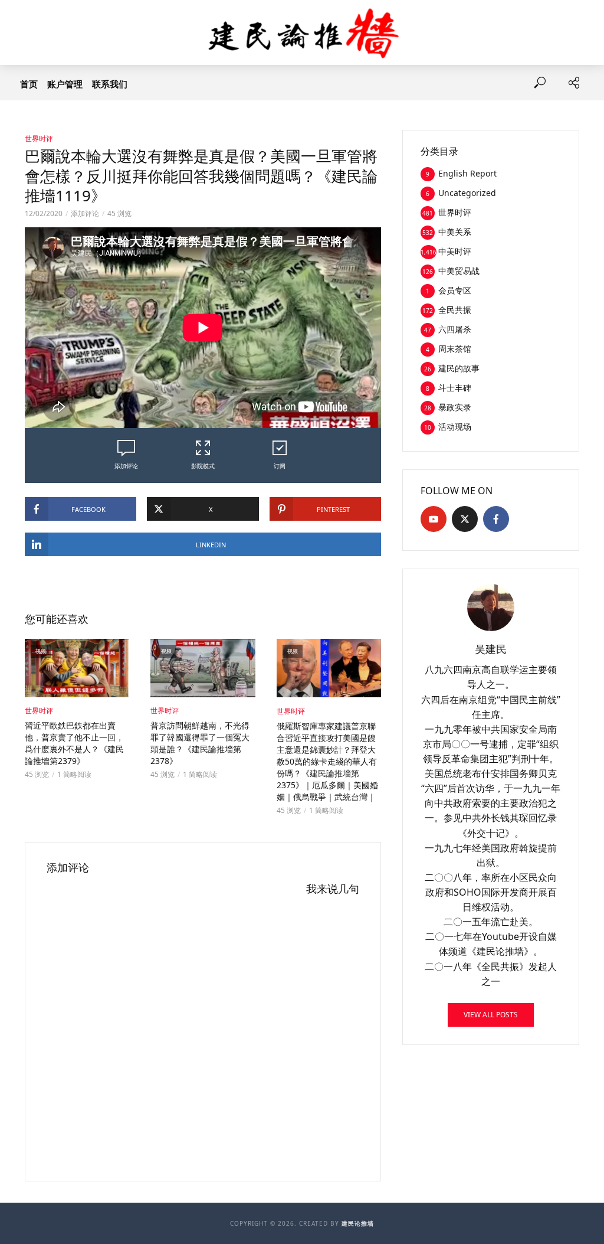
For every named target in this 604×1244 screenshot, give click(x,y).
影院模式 (203, 466)
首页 (29, 84)
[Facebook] (496, 519)
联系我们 (109, 84)
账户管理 (65, 84)
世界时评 (39, 138)
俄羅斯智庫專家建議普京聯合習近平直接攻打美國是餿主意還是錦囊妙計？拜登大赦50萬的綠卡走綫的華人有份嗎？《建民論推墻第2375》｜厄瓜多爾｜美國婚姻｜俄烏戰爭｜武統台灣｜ (327, 761)
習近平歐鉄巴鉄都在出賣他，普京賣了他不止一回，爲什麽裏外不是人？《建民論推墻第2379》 (74, 743)
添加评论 (85, 213)
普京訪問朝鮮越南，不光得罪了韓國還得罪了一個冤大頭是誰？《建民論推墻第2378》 (200, 743)
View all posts (491, 1015)
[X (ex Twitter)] (465, 519)
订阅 (279, 466)
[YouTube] (434, 519)
